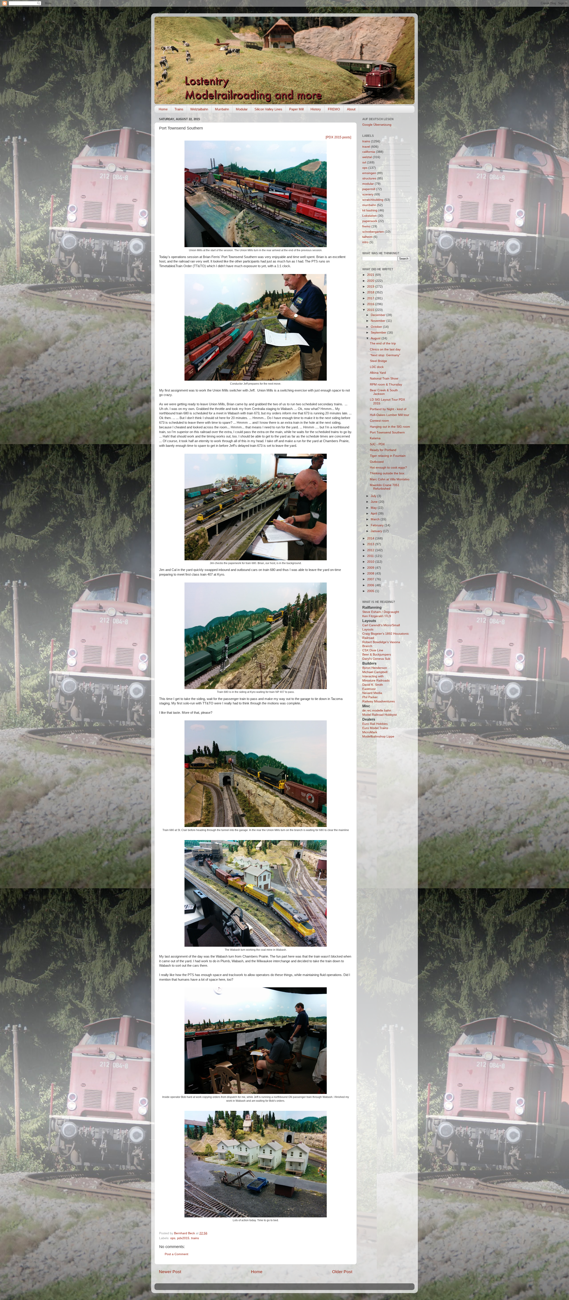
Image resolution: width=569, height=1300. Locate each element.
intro (365, 242)
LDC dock (377, 367)
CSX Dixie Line (372, 650)
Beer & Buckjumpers (376, 654)
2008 (371, 573)
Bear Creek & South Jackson (384, 392)
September (379, 332)
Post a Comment (176, 1254)
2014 (371, 538)
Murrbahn (222, 109)
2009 (371, 567)
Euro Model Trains (375, 728)
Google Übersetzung (376, 124)
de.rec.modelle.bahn (376, 710)
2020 (371, 280)
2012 (371, 550)
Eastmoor (369, 689)
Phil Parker (370, 697)
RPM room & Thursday (386, 384)
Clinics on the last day (385, 349)
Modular (242, 109)
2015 (371, 310)
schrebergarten (373, 231)
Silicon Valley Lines (268, 109)
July (374, 496)
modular (368, 183)
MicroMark (369, 732)
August (376, 338)
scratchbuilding (372, 199)
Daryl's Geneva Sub (376, 658)
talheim (367, 237)
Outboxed (377, 461)
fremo (366, 226)
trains (195, 1238)
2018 (371, 292)
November (378, 320)
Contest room (379, 420)
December (378, 315)
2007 (371, 579)
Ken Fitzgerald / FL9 (376, 616)
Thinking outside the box (387, 473)
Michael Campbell (374, 672)
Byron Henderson (374, 668)
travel (366, 146)
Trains (178, 109)
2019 (371, 286)
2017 (371, 298)
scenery (367, 194)
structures (369, 178)
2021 (371, 274)
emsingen (369, 173)
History (316, 109)
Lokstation (369, 215)
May (374, 507)
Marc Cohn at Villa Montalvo (389, 479)
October (377, 326)
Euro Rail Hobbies (375, 724)
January (377, 531)
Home (163, 109)
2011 (371, 556)
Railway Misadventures (378, 701)
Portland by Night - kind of (388, 409)
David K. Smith (372, 684)
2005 (371, 591)
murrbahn (369, 205)
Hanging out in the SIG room (390, 426)
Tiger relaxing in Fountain (388, 455)
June (375, 501)
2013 (371, 544)
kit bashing (369, 210)
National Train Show (384, 378)
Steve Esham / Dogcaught (380, 612)
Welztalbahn (199, 109)
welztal (367, 157)
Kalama (375, 438)
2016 (371, 304)
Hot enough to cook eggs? (388, 467)
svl (364, 162)
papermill (368, 189)
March (376, 519)
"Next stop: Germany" (385, 355)
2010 (371, 561)
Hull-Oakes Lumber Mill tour (389, 415)
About (351, 109)
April (374, 513)
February (378, 525)
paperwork (369, 221)
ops (172, 1238)
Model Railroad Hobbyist (379, 714)
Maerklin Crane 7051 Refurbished (384, 486)
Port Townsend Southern (387, 432)
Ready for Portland (383, 450)
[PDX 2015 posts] (338, 137)
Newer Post (170, 1271)
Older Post (342, 1271)
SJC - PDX (377, 444)
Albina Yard (378, 372)
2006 (371, 585)
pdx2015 (183, 1238)
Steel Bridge (378, 361)
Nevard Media (372, 693)
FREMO (334, 109)
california (368, 151)
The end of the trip (383, 343)
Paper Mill (296, 109)
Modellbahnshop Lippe (378, 736)
